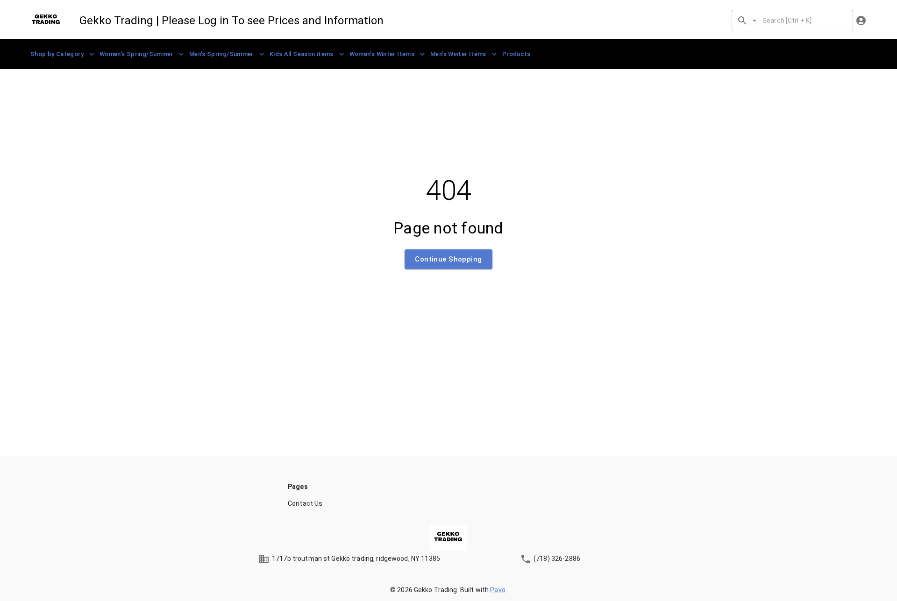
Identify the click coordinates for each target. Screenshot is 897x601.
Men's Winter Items (458, 53)
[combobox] (804, 20)
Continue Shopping (448, 259)
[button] (448, 503)
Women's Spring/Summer (136, 53)
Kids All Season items (302, 53)
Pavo (497, 590)
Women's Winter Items (381, 53)
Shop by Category (57, 53)
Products (516, 53)
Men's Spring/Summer (221, 53)
